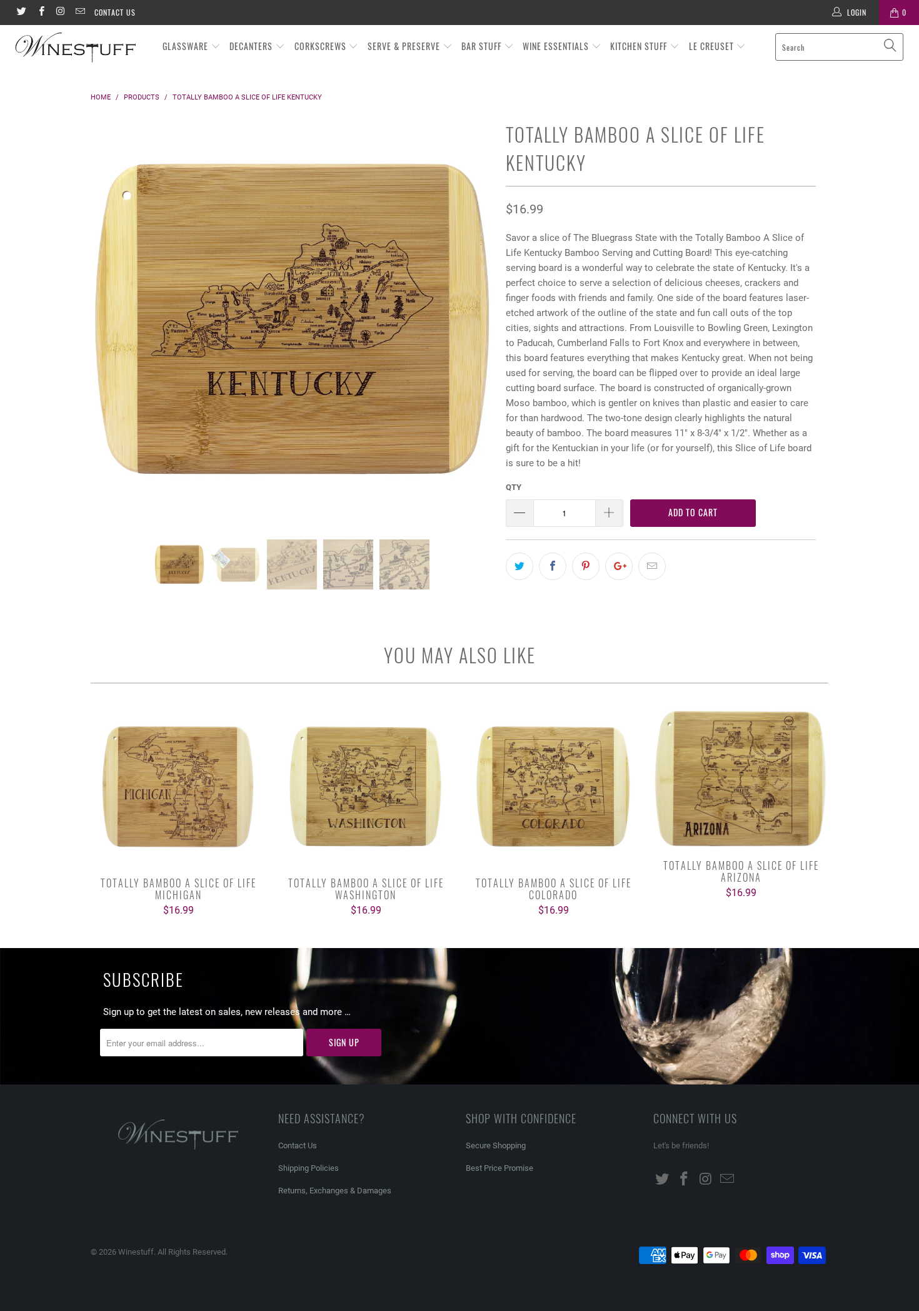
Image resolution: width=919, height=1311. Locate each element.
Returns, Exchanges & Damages (334, 1190)
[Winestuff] (80, 48)
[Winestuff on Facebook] (40, 12)
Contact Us (115, 12)
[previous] (112, 328)
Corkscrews (321, 46)
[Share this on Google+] (619, 566)
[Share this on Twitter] (519, 566)
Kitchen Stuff (640, 46)
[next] (471, 328)
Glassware (187, 46)
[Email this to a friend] (652, 566)
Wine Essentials (557, 46)
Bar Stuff (482, 46)
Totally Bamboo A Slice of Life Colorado (553, 786)
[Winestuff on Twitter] (21, 12)
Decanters (252, 46)
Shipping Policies (308, 1168)
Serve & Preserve (405, 46)
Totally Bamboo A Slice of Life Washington (365, 786)
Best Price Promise (499, 1168)
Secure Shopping (496, 1145)
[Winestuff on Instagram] (60, 12)
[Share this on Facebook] (552, 566)
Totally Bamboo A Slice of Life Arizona (740, 777)
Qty (513, 487)
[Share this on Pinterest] (586, 566)
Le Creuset (712, 46)
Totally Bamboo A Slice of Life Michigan (178, 786)
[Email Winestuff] (79, 12)
